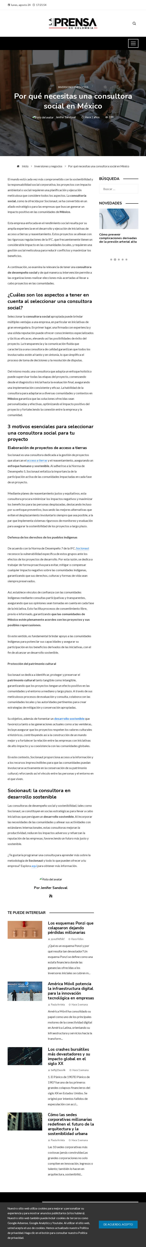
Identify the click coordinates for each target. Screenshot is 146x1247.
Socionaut (82, 548)
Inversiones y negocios (73, 87)
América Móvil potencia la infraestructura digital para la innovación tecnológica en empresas (71, 991)
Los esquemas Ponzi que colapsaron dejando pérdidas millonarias (71, 928)
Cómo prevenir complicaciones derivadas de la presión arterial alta (118, 238)
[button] (111, 260)
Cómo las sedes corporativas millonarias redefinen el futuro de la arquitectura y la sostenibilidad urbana (71, 1124)
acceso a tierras (37, 460)
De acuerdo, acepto (118, 1224)
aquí (34, 866)
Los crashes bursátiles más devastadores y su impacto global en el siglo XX (69, 1056)
